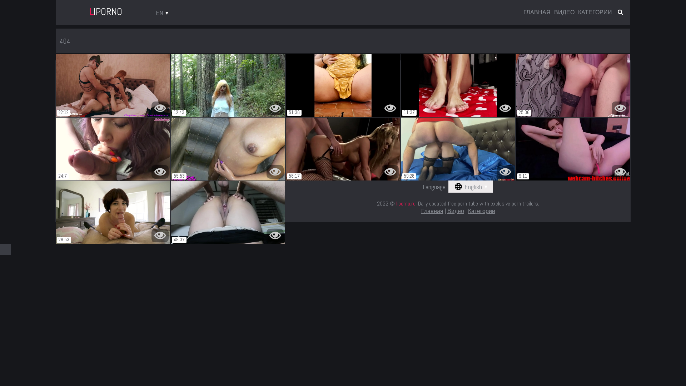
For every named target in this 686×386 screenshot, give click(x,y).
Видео (564, 12)
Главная (537, 12)
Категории (595, 12)
